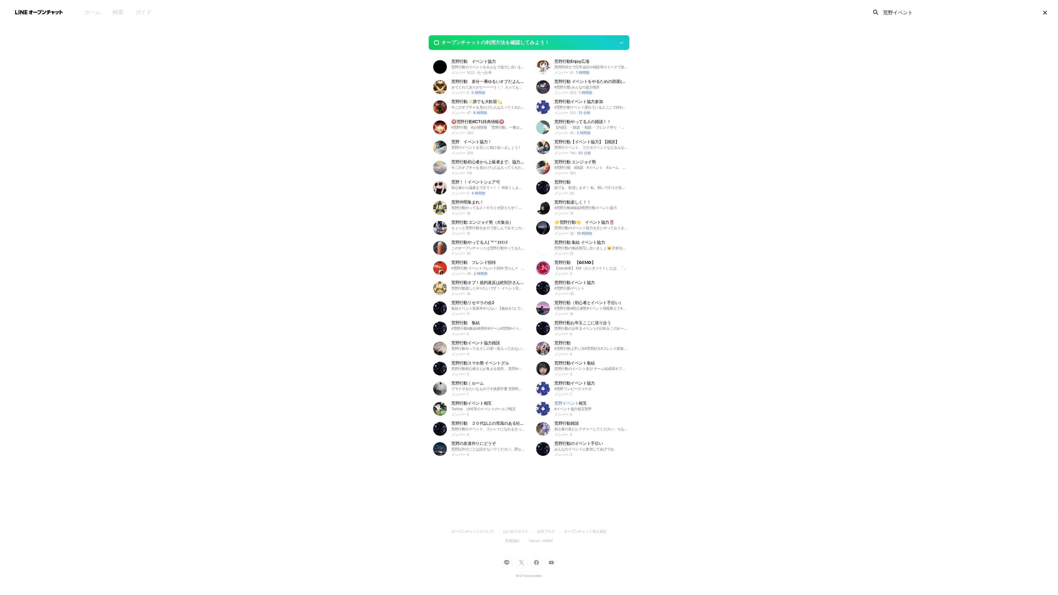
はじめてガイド (520, 531)
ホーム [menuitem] (92, 12)
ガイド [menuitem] (143, 12)
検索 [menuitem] (117, 12)
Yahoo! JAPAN (540, 541)
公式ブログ (550, 531)
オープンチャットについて (477, 531)
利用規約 (517, 541)
